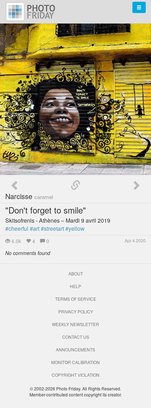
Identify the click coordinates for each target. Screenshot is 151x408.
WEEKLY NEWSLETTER (75, 324)
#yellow (75, 228)
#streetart (52, 228)
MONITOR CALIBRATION (75, 362)
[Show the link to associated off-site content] (75, 185)
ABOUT (75, 273)
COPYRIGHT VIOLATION (75, 375)
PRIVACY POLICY (75, 311)
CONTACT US (75, 337)
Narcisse (29, 196)
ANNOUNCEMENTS (75, 349)
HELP (75, 286)
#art (34, 228)
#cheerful (16, 228)
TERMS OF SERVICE (75, 299)
